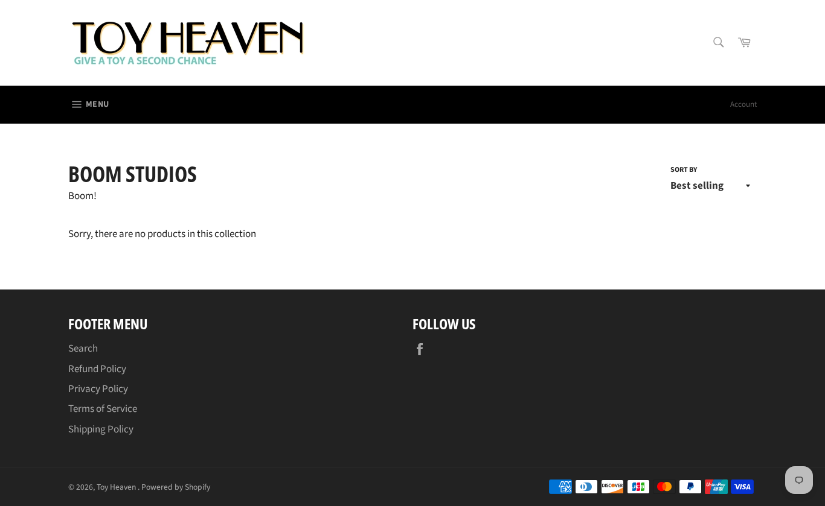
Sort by (683, 170)
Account (743, 104)
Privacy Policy (98, 389)
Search (83, 348)
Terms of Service (102, 409)
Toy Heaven (117, 487)
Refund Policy (97, 369)
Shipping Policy (100, 429)
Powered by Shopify (175, 487)
